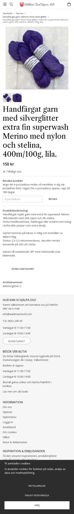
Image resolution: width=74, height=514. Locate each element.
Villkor (6, 437)
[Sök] (11, 4)
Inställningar (37, 485)
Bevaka (53, 199)
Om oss (7, 407)
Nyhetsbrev (9, 417)
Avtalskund (9, 427)
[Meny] (5, 4)
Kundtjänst (16, 341)
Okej (37, 505)
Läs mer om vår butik (15, 391)
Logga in (8, 422)
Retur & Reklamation (15, 442)
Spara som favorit (22, 268)
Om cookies (10, 432)
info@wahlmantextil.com (17, 314)
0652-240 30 (15, 321)
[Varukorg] (69, 4)
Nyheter (7, 412)
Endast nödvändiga (37, 495)
